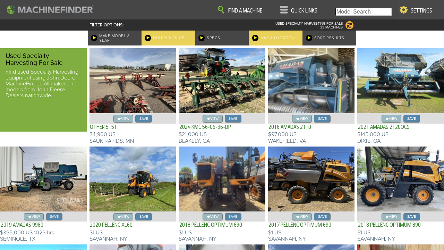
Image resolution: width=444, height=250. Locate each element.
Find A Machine (245, 11)
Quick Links (304, 11)
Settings (421, 11)
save (143, 118)
